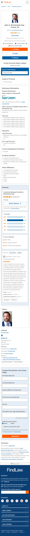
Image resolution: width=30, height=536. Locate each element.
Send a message (8, 353)
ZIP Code (4, 404)
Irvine (9, 6)
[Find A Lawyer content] (27, 510)
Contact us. (6, 481)
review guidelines (15, 208)
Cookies (21, 532)
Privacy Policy (17, 431)
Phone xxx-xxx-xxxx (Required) (10, 397)
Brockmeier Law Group (17, 6)
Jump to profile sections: (9, 69)
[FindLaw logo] (8, 2)
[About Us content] (27, 506)
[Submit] (27, 492)
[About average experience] (20, 46)
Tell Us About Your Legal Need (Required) (13, 411)
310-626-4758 (11, 351)
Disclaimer (14, 532)
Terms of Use (7, 431)
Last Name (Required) (8, 383)
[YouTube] (7, 500)
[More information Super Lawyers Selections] (19, 93)
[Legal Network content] (27, 524)
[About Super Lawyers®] (26, 43)
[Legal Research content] (27, 519)
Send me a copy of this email (12, 426)
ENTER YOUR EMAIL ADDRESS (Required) (11, 489)
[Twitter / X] (12, 500)
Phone (12, 423)
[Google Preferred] (26, 500)
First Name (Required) (8, 375)
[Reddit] (21, 500)
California (3, 6)
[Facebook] (2, 500)
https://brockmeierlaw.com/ (10, 357)
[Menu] (2, 2)
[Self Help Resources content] (27, 515)
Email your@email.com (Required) (11, 390)
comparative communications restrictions (12, 459)
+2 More (19, 252)
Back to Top (15, 463)
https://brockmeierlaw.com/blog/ (11, 359)
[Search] (27, 2)
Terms (2, 532)
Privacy (8, 532)
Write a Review (15, 35)
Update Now (11, 445)
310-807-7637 (13, 349)
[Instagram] (17, 500)
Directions (3, 346)
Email (5, 423)
